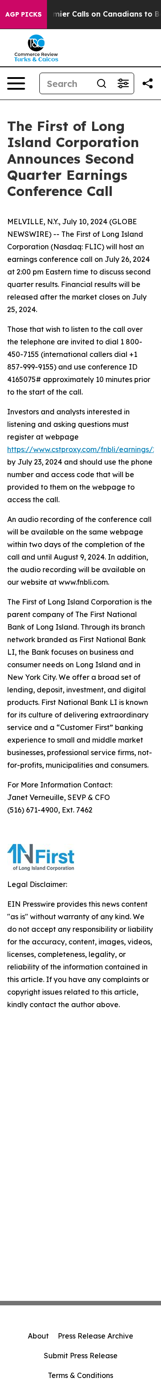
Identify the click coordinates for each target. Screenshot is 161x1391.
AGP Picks (23, 14)
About (38, 1335)
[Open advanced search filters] (123, 83)
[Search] (101, 83)
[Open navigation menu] (16, 83)
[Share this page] (147, 83)
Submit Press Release (81, 1355)
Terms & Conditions (80, 1375)
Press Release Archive (95, 1335)
